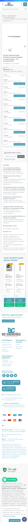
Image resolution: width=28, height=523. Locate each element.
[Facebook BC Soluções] (12, 375)
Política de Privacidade (9, 516)
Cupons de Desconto (19, 347)
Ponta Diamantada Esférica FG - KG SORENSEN (9, 276)
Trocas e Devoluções (5, 350)
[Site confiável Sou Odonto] (9, 480)
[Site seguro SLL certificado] (9, 470)
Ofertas (18, 344)
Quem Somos (6, 342)
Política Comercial (7, 347)
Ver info (22, 75)
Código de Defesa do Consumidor (7, 364)
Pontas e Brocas (11, 15)
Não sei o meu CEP (9, 159)
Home (4, 15)
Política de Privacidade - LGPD (7, 361)
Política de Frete (6, 345)
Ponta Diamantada (9, 17)
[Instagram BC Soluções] (8, 375)
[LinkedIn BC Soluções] (15, 375)
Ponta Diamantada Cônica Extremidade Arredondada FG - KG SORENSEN (20, 276)
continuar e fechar (15, 520)
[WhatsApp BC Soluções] (4, 375)
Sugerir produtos (8, 321)
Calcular (21, 156)
